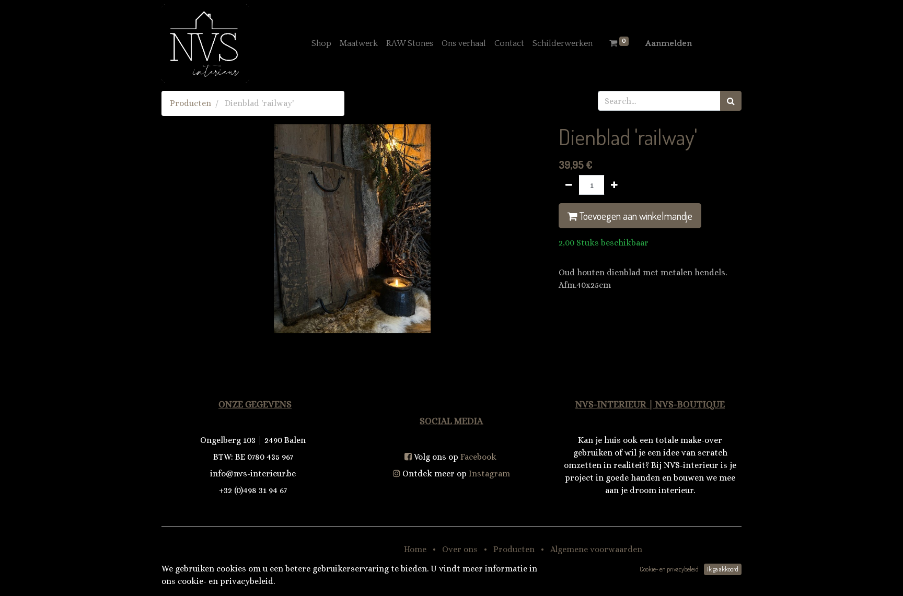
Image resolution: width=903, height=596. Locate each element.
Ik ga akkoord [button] (722, 569)
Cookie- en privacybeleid (669, 569)
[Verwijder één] (569, 185)
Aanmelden (668, 43)
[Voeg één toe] (614, 185)
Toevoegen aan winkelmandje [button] (634, 216)
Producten (190, 103)
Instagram (489, 473)
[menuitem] (321, 43)
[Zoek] (731, 101)
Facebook (478, 457)
